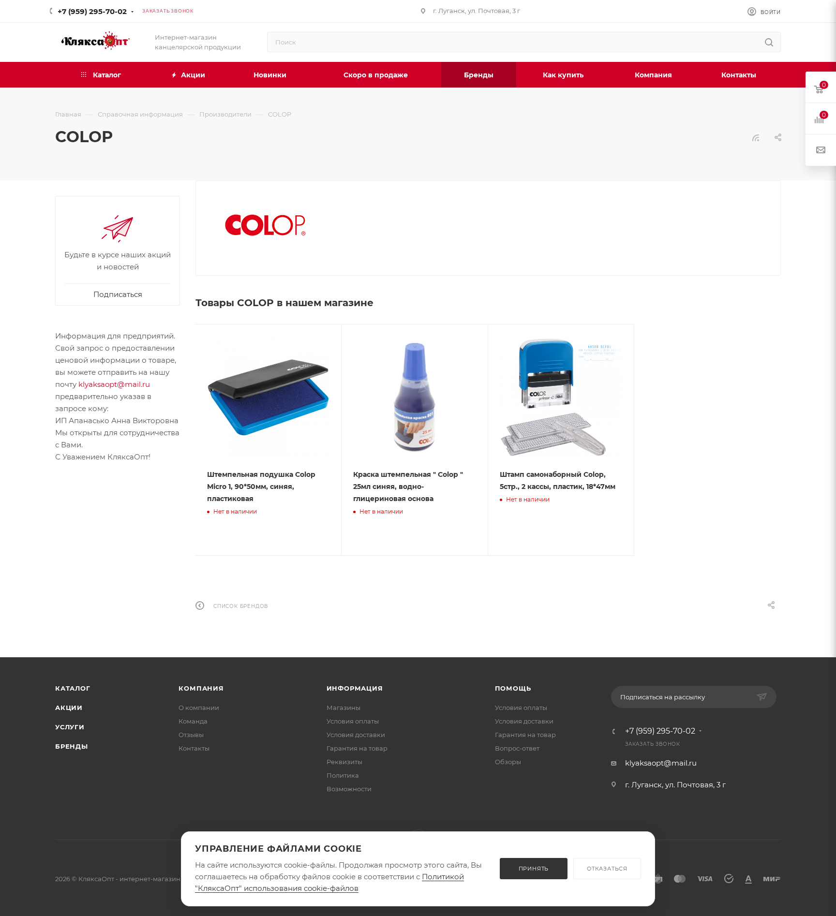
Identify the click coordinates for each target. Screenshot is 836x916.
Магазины (343, 707)
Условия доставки (356, 735)
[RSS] (755, 137)
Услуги (70, 727)
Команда (193, 721)
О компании (199, 707)
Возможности (349, 789)
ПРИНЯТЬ (534, 868)
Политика (343, 775)
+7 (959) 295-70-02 (92, 11)
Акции (69, 707)
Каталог (72, 688)
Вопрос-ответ (517, 748)
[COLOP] (265, 224)
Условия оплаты (353, 721)
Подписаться (117, 294)
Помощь (513, 688)
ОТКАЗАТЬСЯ (607, 868)
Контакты (194, 748)
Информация (355, 688)
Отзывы (191, 735)
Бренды (71, 746)
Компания (201, 688)
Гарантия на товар (357, 748)
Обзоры (508, 762)
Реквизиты (344, 762)
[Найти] (769, 42)
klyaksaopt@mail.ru (114, 384)
